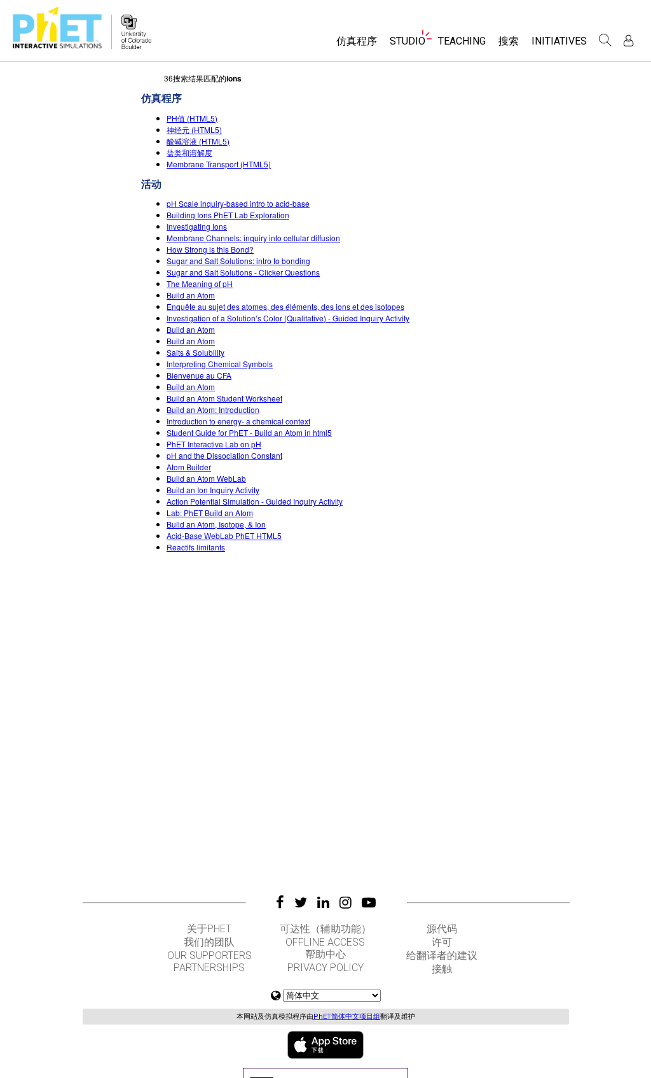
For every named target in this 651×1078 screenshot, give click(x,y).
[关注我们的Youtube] (369, 902)
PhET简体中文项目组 (346, 1016)
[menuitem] (356, 45)
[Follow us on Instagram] (345, 902)
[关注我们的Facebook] (280, 902)
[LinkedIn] (323, 902)
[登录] (628, 40)
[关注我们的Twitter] (301, 902)
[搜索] (605, 40)
